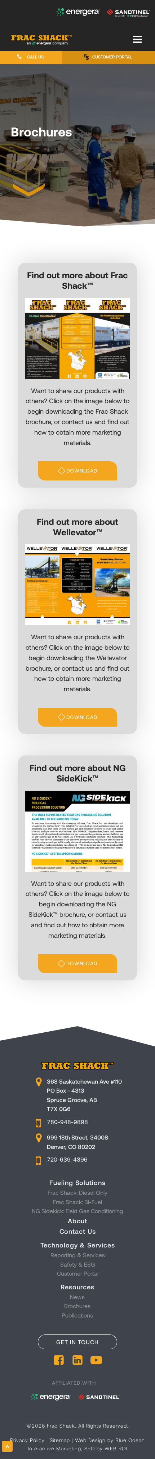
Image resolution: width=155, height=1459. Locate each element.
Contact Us (77, 1231)
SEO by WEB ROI (105, 1448)
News (77, 1296)
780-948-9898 (67, 1121)
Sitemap (60, 1440)
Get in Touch (77, 1341)
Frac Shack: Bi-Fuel (77, 1201)
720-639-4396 (67, 1159)
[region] (77, 145)
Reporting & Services (77, 1254)
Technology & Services (77, 1245)
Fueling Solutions (77, 1182)
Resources (77, 1287)
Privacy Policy (27, 1440)
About (78, 1221)
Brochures (77, 1305)
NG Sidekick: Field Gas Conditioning (77, 1210)
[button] (31, 57)
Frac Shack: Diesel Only (77, 1192)
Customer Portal (77, 1273)
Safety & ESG (77, 1264)
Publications (77, 1315)
